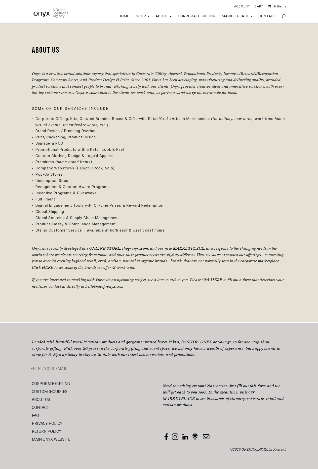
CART (258, 7)
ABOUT (162, 16)
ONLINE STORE (104, 248)
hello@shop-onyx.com (104, 286)
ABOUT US (41, 399)
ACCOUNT (242, 7)
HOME (124, 16)
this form (258, 386)
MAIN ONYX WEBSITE (51, 439)
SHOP (141, 16)
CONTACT (267, 16)
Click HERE (43, 267)
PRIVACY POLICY (47, 423)
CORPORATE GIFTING (196, 16)
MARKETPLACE (235, 16)
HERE (216, 279)
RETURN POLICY (46, 431)
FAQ (35, 415)
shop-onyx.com (135, 248)
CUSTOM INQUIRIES (50, 391)
